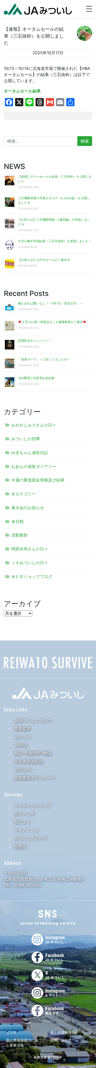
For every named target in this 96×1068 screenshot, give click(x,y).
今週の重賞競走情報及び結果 (38, 480)
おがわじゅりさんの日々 (33, 425)
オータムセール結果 (22, 90)
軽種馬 (20, 846)
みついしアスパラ (30, 838)
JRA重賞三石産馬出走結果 (36, 378)
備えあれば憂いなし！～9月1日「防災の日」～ (50, 303)
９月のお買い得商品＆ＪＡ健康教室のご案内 (52, 322)
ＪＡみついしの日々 (29, 562)
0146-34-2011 (27, 885)
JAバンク (22, 736)
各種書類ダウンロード (34, 777)
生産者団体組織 (28, 761)
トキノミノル (26, 829)
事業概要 (22, 728)
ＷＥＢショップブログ (31, 576)
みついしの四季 (25, 438)
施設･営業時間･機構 (32, 753)
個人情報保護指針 (64, 1032)
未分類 (17, 521)
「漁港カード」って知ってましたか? (43, 359)
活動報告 (19, 535)
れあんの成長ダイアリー (33, 466)
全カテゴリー (23, 493)
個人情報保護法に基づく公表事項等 (25, 1043)
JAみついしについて (33, 720)
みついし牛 (24, 813)
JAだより (22, 769)
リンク (11, 1032)
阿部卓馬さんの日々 (29, 548)
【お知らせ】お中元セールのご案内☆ (44, 260)
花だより (22, 821)
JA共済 (20, 744)
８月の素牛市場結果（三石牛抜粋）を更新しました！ (55, 241)
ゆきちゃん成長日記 (29, 452)
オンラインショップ (32, 805)
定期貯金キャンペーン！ (35, 341)
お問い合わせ (61, 1040)
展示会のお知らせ (27, 507)
